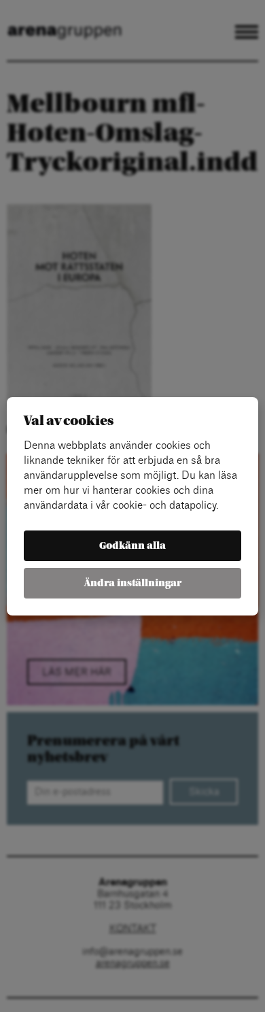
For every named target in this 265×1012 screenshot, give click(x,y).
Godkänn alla (132, 546)
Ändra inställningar (132, 583)
